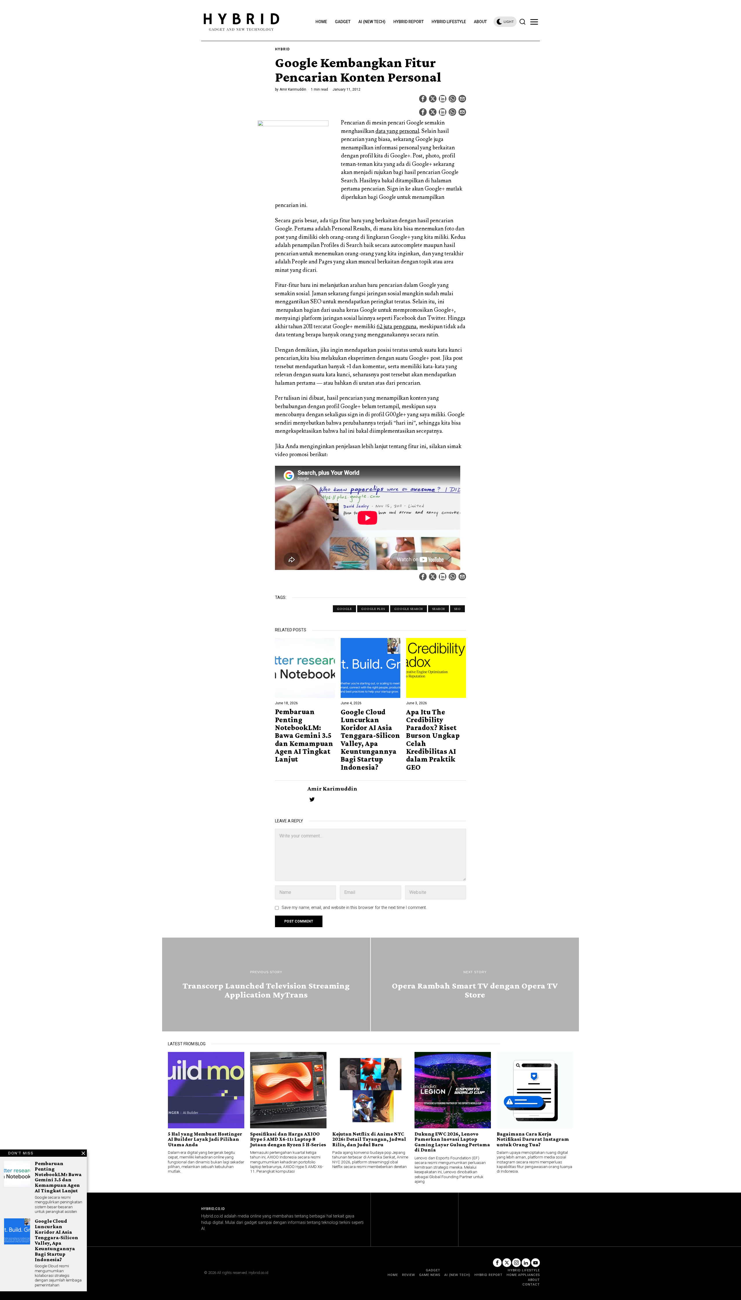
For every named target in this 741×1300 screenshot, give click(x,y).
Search (438, 609)
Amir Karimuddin (293, 89)
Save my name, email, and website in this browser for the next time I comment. (354, 907)
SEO (457, 609)
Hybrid (282, 49)
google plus (373, 609)
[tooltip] (423, 98)
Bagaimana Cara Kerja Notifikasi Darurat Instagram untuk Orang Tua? (533, 1139)
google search (408, 609)
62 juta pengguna (397, 326)
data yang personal (397, 131)
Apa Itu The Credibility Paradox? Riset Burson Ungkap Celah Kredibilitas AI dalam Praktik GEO (433, 739)
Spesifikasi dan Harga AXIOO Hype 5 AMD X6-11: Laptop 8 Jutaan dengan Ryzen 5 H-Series (288, 1139)
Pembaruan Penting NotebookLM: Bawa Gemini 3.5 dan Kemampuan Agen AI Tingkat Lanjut (304, 735)
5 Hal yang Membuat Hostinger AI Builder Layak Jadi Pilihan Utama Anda (205, 1139)
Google (344, 609)
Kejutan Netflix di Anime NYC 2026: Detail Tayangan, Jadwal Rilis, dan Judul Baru (369, 1139)
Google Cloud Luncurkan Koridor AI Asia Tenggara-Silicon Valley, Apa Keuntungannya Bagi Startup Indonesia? (370, 739)
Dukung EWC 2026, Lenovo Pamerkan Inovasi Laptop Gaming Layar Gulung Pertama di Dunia (452, 1142)
